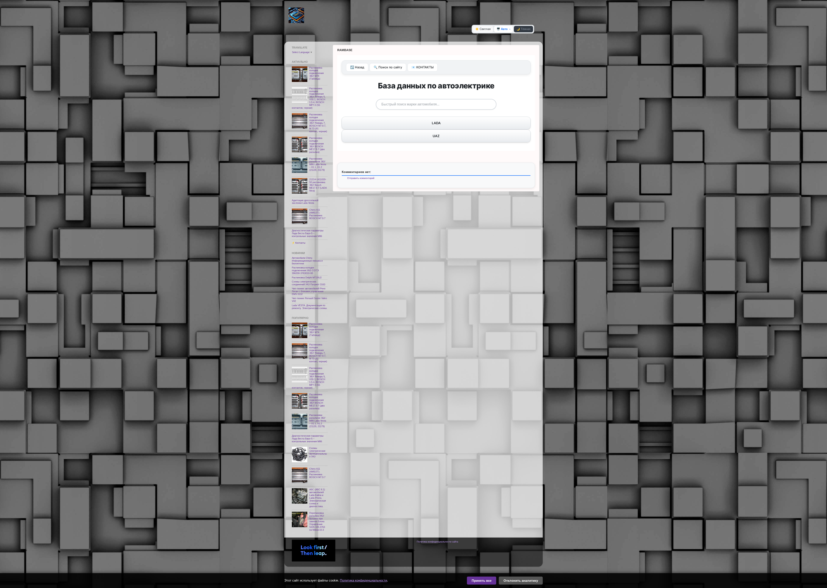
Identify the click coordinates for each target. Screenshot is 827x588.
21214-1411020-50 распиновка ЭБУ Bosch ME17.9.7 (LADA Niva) (317, 185)
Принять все (481, 580)
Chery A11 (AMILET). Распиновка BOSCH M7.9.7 (317, 214)
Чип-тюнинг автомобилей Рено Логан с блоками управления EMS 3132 (308, 291)
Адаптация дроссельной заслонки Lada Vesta (305, 201)
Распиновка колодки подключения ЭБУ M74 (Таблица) (316, 73)
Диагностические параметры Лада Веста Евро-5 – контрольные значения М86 (307, 233)
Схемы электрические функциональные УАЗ (318, 452)
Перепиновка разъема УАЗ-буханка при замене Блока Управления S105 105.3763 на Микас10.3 (317, 521)
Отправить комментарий (360, 178)
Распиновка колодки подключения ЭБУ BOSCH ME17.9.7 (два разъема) (317, 145)
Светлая (483, 29)
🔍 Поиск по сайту (388, 67)
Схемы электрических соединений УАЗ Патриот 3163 (308, 283)
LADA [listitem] (436, 123)
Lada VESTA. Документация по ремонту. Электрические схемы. (309, 306)
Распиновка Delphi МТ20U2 (307, 277)
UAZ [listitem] (436, 136)
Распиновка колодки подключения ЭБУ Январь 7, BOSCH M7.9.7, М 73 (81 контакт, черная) (318, 123)
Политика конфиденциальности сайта (437, 541)
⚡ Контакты (298, 242)
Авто (502, 29)
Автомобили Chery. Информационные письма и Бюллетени (307, 261)
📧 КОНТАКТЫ (423, 67)
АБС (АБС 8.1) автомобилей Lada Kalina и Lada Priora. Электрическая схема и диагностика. (317, 498)
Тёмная (523, 29)
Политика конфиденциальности (363, 580)
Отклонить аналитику (521, 580)
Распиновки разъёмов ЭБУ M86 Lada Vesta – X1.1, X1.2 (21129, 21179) (317, 164)
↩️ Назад (357, 67)
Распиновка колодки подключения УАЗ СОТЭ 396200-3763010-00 (305, 270)
